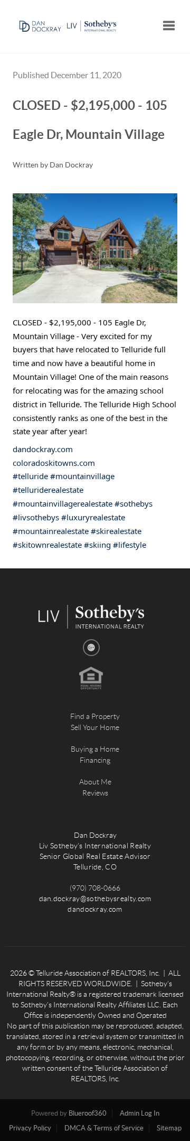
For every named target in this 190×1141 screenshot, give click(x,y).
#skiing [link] (97, 544)
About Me (95, 782)
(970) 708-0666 (95, 888)
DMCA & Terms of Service (104, 1128)
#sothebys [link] (134, 503)
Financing (95, 760)
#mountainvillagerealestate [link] (62, 503)
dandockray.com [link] (43, 449)
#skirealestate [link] (116, 531)
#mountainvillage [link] (82, 476)
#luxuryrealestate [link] (93, 517)
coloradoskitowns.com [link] (54, 462)
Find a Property (95, 716)
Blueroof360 (88, 1113)
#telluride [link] (30, 476)
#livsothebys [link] (36, 517)
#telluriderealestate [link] (48, 489)
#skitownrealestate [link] (47, 544)
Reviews (95, 793)
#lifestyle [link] (129, 544)
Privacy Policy (30, 1128)
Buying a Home (95, 749)
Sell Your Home (95, 727)
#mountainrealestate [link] (51, 531)
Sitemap (169, 1128)
